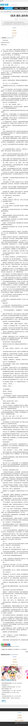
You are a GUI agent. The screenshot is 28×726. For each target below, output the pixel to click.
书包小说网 (14, 33)
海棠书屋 (16, 19)
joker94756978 (10, 37)
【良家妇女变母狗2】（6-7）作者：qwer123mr (11, 690)
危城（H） (14, 35)
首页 (2, 8)
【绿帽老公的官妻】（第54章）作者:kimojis (11, 698)
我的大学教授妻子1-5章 (6, 688)
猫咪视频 (14, 27)
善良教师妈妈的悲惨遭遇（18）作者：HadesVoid (12, 683)
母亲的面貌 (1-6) (5, 685)
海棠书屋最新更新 (8, 8)
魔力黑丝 (3, 694)
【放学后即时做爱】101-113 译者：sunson (10, 692)
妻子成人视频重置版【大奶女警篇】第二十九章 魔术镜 (15, 649)
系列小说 (21, 8)
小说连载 (16, 8)
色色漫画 (14, 30)
